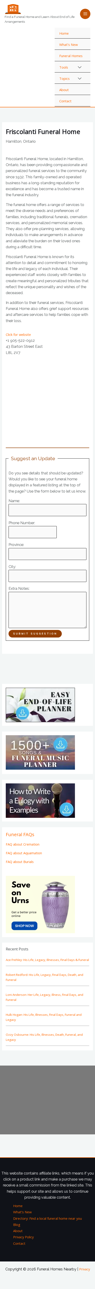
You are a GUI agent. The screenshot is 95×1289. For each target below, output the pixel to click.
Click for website (18, 334)
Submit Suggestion (35, 633)
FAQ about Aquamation (24, 853)
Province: (16, 545)
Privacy (84, 1269)
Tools (63, 67)
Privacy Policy (23, 1237)
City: (12, 567)
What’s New (68, 44)
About (64, 89)
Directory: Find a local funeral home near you (47, 1218)
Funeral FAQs (20, 834)
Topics (64, 78)
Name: (14, 501)
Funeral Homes (71, 55)
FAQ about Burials (20, 861)
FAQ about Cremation (22, 844)
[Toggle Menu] (80, 67)
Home (64, 33)
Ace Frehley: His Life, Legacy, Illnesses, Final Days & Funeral (47, 960)
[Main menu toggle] (85, 14)
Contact (65, 101)
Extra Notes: (19, 588)
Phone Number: (22, 523)
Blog (16, 1224)
